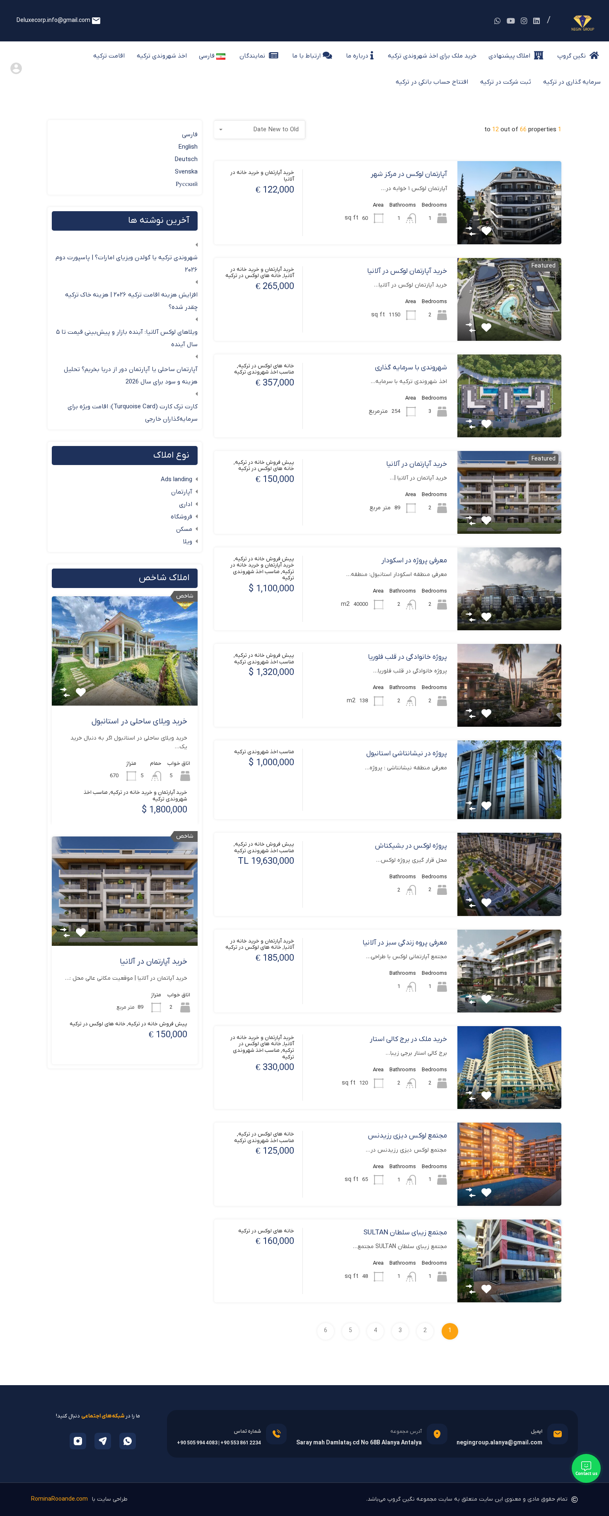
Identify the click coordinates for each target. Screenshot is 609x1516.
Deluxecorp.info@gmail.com (53, 20)
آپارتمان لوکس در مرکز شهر (409, 174)
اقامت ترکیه (109, 56)
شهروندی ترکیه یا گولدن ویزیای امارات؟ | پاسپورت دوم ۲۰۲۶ (127, 263)
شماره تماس (247, 1431)
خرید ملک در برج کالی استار (408, 1039)
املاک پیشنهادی (510, 56)
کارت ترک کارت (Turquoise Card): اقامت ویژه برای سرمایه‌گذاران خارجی (133, 412)
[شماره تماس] (276, 1434)
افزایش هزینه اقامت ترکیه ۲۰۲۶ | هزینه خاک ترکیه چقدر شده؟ (131, 301)
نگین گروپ (572, 56)
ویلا (187, 541)
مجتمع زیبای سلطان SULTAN (405, 1232)
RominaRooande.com (59, 1499)
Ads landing (176, 479)
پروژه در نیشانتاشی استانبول (406, 753)
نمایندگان (253, 56)
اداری (185, 504)
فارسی (190, 134)
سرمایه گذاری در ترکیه (572, 82)
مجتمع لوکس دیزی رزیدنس (407, 1135)
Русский (187, 184)
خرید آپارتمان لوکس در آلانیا (407, 271)
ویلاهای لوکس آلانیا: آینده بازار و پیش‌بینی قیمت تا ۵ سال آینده (127, 338)
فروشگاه (181, 517)
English (188, 147)
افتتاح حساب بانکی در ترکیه (432, 82)
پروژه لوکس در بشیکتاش (411, 846)
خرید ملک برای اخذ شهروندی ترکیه (432, 56)
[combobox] (259, 129)
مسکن (184, 529)
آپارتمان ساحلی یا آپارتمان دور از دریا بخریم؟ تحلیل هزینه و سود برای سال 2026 (131, 375)
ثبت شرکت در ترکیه (505, 82)
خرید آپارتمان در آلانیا (416, 464)
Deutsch (186, 159)
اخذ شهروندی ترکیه (162, 56)
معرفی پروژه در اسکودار (414, 560)
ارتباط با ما (306, 56)
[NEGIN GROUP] (582, 29)
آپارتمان (181, 492)
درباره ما (357, 56)
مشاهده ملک (509, 227)
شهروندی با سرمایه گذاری (411, 367)
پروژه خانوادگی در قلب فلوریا (407, 657)
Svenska (186, 172)
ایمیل (536, 1431)
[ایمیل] (557, 1434)
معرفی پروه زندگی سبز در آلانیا (404, 942)
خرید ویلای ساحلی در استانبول (139, 721)
